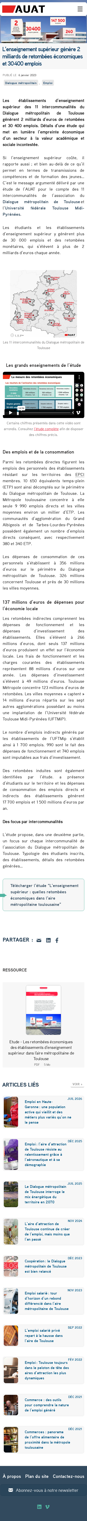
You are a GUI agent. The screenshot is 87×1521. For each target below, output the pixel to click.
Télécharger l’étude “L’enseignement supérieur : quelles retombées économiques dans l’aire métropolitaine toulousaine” (44, 895)
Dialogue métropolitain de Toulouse (41, 201)
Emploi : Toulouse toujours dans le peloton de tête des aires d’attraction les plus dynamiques (47, 1370)
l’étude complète (46, 429)
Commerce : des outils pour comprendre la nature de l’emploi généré (47, 1404)
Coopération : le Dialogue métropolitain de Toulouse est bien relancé (46, 1266)
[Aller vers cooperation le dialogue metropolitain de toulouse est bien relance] (8, 1266)
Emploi (48, 82)
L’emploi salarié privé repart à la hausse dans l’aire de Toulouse (44, 1335)
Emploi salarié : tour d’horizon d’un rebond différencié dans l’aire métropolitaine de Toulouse (47, 1301)
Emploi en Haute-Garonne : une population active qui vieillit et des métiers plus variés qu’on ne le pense (48, 1112)
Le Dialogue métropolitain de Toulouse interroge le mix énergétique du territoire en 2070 (45, 1194)
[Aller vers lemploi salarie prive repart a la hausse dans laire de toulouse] (8, 1335)
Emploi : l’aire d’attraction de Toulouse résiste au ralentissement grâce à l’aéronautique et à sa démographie (45, 1154)
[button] (77, 1084)
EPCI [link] (79, 474)
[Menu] (80, 9)
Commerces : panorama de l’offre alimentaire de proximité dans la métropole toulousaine (47, 1439)
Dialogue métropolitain (21, 82)
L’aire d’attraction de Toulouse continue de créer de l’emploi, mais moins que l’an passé (47, 1231)
